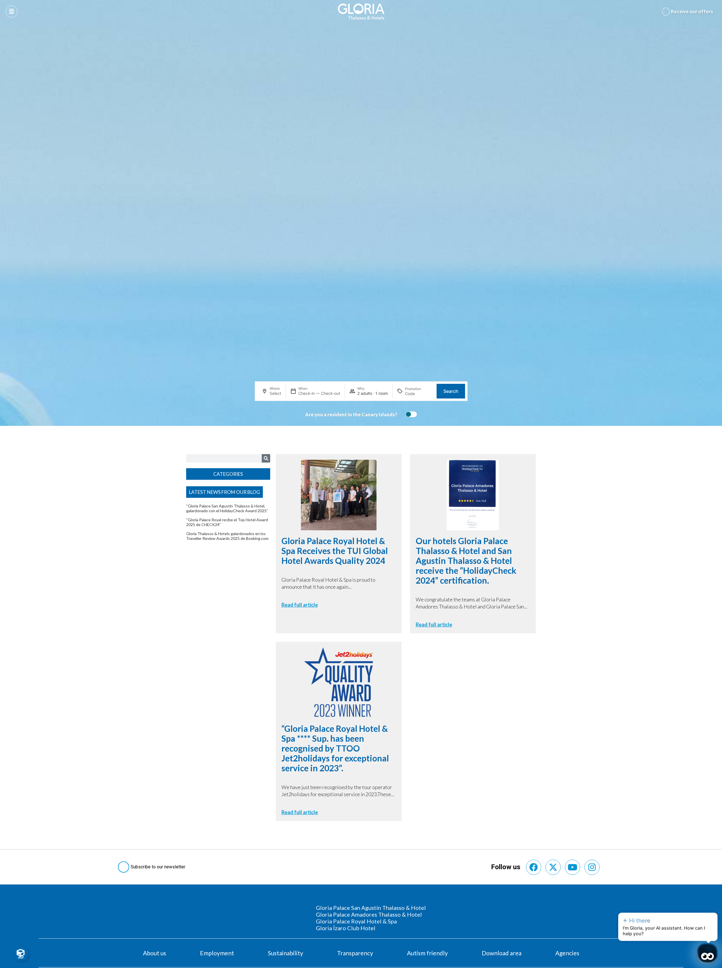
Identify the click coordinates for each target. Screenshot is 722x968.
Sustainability (285, 952)
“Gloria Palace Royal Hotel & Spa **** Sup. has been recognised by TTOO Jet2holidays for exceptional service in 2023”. (335, 748)
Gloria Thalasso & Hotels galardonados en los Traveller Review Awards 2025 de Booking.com (227, 536)
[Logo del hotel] (361, 11)
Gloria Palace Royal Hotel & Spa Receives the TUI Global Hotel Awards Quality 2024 (334, 551)
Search (450, 391)
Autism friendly (427, 952)
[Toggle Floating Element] (20, 953)
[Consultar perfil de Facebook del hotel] (533, 867)
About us (154, 952)
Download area (501, 952)
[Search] (266, 458)
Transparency (355, 952)
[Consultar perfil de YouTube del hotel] (572, 867)
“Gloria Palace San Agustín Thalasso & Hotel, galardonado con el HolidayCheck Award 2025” (227, 508)
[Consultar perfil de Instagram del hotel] (592, 867)
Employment (217, 952)
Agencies (567, 952)
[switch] (410, 414)
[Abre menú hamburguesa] (11, 11)
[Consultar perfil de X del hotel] (553, 867)
